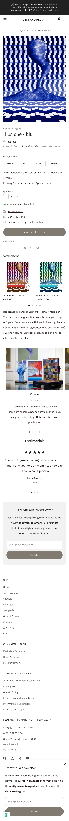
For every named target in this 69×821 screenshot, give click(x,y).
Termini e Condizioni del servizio (21, 680)
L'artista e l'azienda (14, 651)
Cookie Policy (10, 692)
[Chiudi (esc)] (64, 765)
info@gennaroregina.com (18, 727)
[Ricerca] (64, 19)
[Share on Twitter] (38, 248)
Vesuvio (7, 598)
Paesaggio (9, 604)
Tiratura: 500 (15, 211)
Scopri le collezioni (49, 10)
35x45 (24, 163)
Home (6, 587)
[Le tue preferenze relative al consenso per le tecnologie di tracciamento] (6, 815)
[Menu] (5, 19)
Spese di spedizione (31, 146)
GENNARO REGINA (34, 19)
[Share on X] (31, 248)
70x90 (53, 163)
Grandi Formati (12, 616)
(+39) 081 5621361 (13, 733)
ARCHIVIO (8, 627)
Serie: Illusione (16, 216)
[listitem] (34, 7)
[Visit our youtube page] (27, 758)
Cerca (6, 633)
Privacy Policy (11, 686)
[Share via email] (44, 248)
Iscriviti (34, 811)
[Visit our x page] (20, 758)
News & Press (11, 657)
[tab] (29, 305)
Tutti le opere (10, 592)
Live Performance (13, 662)
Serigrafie (8, 610)
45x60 (39, 163)
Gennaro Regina (12, 128)
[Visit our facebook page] (4, 758)
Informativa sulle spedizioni (19, 697)
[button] (31, 492)
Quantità (8, 191)
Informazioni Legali (14, 709)
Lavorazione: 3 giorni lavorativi (25, 222)
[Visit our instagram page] (12, 758)
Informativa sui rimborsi (17, 703)
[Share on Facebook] (25, 248)
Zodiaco (8, 621)
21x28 (10, 163)
